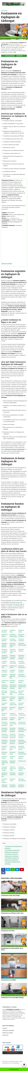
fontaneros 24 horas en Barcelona (14, 449)
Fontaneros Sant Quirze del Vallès (4, 741)
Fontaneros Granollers (21, 671)
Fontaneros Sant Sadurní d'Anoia (21, 747)
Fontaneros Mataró (4, 703)
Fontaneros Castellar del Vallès (13, 651)
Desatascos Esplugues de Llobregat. (12, 863)
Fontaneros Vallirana (21, 757)
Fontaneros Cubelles (4, 662)
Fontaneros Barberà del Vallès (12, 645)
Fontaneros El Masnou (5, 681)
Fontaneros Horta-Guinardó (4, 780)
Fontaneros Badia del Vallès (22, 644)
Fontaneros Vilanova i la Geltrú (13, 768)
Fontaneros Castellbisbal (21, 662)
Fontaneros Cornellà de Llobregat (12, 657)
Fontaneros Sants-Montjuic (22, 779)
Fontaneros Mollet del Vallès (21, 698)
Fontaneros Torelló (12, 757)
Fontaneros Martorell (12, 681)
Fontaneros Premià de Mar (13, 714)
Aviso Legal (5, 1035)
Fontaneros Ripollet (4, 714)
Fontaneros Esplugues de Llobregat (5, 657)
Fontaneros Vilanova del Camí (5, 762)
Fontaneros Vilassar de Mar (4, 774)
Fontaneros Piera (12, 708)
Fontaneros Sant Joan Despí (22, 753)
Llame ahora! (15, 1069)
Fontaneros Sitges (12, 753)
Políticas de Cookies (7, 1032)
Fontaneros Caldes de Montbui (4, 645)
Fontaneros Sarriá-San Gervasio (4, 768)
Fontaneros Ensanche (21, 773)
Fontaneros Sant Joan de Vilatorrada (13, 735)
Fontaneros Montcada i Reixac (4, 692)
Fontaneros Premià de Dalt (22, 714)
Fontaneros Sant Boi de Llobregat (12, 729)
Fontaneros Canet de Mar (13, 639)
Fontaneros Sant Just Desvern (4, 747)
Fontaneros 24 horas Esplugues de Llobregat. (12, 855)
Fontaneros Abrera (4, 635)
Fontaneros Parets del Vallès (12, 698)
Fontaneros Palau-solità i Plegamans (5, 686)
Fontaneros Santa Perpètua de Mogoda (22, 741)
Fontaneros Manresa (21, 681)
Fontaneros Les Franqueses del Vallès (22, 686)
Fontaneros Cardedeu (21, 650)
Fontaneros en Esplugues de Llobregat (13, 847)
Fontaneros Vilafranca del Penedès (21, 768)
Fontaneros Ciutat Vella (12, 773)
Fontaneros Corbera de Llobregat (21, 657)
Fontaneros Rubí (21, 718)
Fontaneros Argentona (21, 635)
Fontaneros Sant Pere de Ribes (13, 747)
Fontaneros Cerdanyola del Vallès (4, 651)
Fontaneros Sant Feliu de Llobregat (21, 735)
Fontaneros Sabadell (12, 718)
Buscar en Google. (7, 264)
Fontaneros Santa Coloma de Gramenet (5, 735)
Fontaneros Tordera (4, 757)
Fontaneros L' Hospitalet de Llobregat (13, 686)
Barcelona (4, 10)
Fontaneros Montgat (21, 703)
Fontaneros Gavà (4, 666)
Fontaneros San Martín (4, 785)
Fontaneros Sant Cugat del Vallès (4, 729)
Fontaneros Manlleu (4, 675)
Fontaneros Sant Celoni (4, 718)
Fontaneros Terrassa (4, 753)
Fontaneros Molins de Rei (13, 703)
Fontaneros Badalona (4, 639)
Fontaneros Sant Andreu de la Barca (5, 723)
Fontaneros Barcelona (4, 631)
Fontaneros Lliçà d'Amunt (21, 675)
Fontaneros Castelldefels (13, 662)
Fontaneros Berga (12, 631)
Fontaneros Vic (22, 761)
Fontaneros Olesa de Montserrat (21, 692)
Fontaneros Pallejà (21, 708)
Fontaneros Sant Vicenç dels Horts (12, 741)
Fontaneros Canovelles (21, 639)
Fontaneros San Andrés (12, 785)
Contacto (4, 1028)
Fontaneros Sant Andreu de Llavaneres (22, 729)
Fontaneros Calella (21, 631)
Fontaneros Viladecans (12, 761)
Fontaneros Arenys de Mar (13, 635)
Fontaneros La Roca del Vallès (22, 723)
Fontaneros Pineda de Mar (4, 709)
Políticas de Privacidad (8, 1030)
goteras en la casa (16, 602)
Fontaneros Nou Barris (21, 785)
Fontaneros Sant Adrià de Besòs (13, 723)
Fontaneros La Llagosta (4, 671)
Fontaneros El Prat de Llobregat (5, 698)
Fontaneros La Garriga (13, 666)
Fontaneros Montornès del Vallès (13, 692)
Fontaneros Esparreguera (21, 666)
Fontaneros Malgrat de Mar (12, 676)
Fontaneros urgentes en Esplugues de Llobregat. (12, 851)
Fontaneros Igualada (12, 671)
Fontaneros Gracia (12, 779)
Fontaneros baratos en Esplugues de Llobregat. (12, 859)
